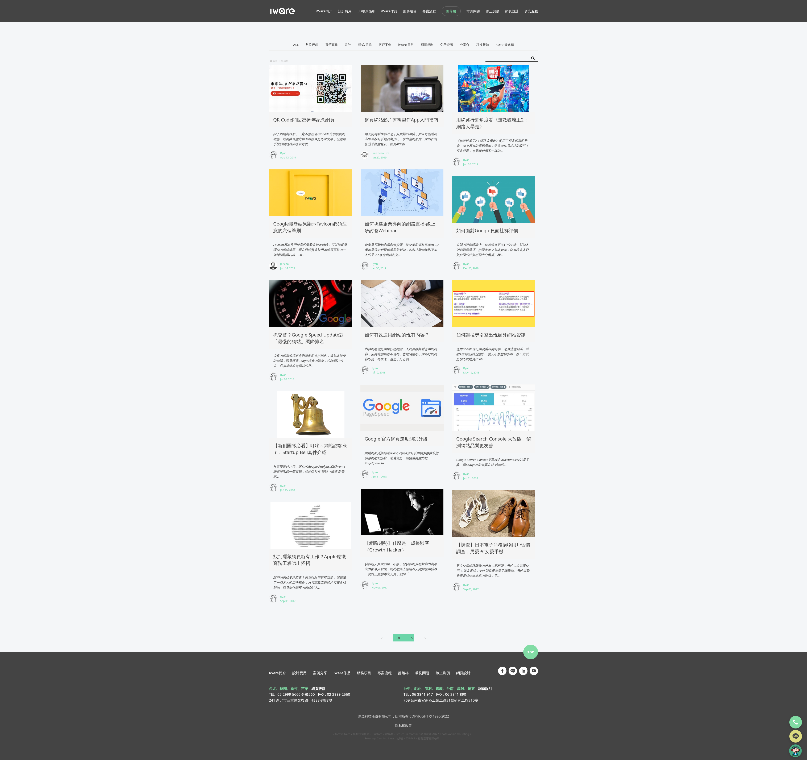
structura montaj (407, 734)
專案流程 (384, 672)
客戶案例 (385, 44)
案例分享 (320, 672)
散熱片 (389, 734)
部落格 (451, 11)
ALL (296, 44)
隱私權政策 (403, 725)
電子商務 (331, 44)
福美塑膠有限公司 (429, 738)
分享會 (464, 44)
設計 (348, 44)
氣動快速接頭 (361, 734)
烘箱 (400, 738)
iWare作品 (342, 672)
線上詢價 (443, 672)
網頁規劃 (427, 44)
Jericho (284, 264)
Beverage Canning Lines (379, 738)
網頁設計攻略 (429, 734)
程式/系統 (365, 44)
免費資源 (446, 44)
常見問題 (422, 672)
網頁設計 (463, 672)
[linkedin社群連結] (523, 671)
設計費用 (299, 672)
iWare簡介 (277, 672)
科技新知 (482, 44)
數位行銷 (312, 44)
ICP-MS (410, 738)
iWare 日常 (406, 44)
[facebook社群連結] (502, 671)
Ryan (283, 153)
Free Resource (380, 153)
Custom (377, 734)
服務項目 (364, 672)
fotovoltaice (342, 734)
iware (282, 11)
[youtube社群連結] (534, 671)
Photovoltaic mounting (454, 734)
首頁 (275, 61)
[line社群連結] (513, 671)
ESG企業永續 (505, 44)
